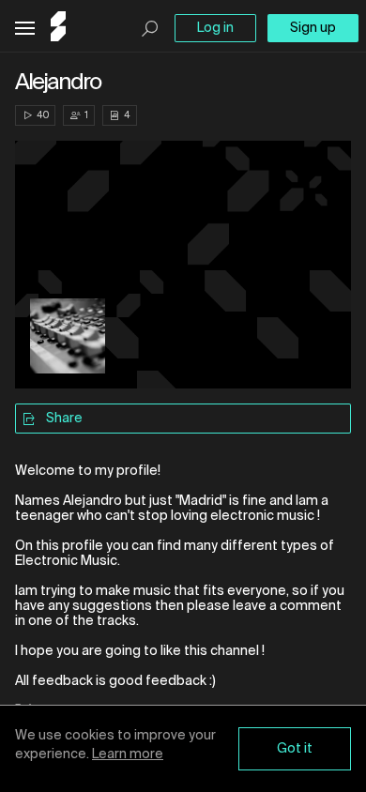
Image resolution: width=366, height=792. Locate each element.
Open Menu (25, 29)
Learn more (127, 754)
